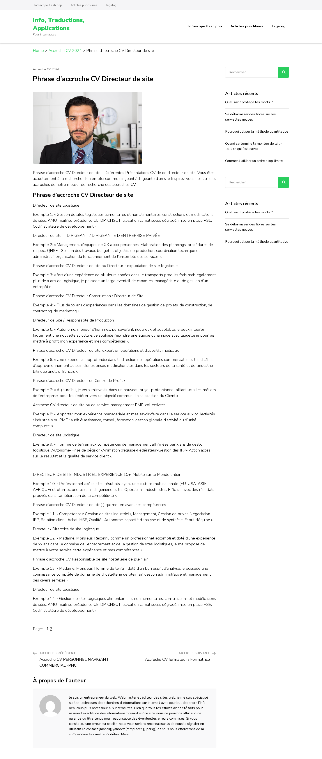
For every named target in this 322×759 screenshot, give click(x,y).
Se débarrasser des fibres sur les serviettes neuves (250, 117)
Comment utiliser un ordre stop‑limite (254, 160)
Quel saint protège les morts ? (249, 102)
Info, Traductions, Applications (58, 24)
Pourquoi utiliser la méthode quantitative (256, 131)
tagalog (111, 5)
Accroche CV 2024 (46, 69)
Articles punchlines (84, 5)
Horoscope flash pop (47, 5)
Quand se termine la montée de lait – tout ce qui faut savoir (253, 146)
